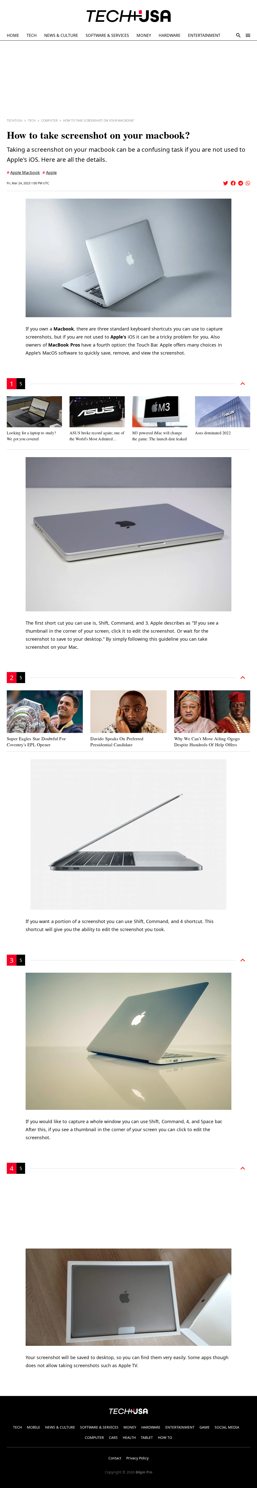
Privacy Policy (137, 1458)
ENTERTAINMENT (204, 35)
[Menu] (248, 35)
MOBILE (33, 1427)
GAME (205, 1427)
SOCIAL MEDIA (227, 1427)
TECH (32, 35)
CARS (113, 1437)
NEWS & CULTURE (61, 35)
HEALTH (129, 1437)
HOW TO (165, 1437)
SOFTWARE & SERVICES (107, 35)
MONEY (144, 35)
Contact (114, 1458)
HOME (13, 35)
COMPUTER (94, 1437)
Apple (51, 172)
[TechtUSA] (129, 16)
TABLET (147, 1437)
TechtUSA (14, 120)
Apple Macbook (25, 172)
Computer (49, 120)
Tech (32, 120)
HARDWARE (169, 35)
